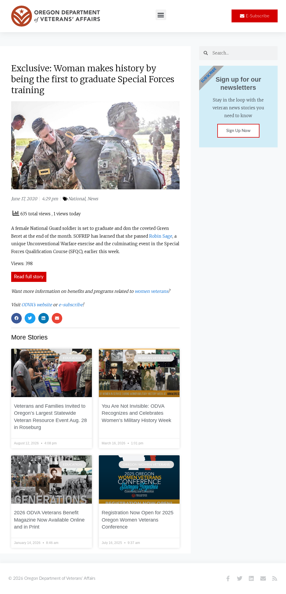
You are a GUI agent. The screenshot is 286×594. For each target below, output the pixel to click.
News (92, 198)
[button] (161, 15)
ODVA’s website (37, 304)
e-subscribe (71, 304)
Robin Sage (160, 236)
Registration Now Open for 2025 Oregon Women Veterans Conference (137, 520)
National (76, 198)
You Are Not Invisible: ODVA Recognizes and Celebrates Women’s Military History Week (136, 413)
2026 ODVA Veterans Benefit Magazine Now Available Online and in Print (49, 520)
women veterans (151, 291)
